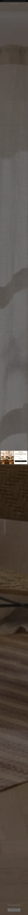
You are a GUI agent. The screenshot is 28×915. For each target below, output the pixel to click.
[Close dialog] (26, 451)
